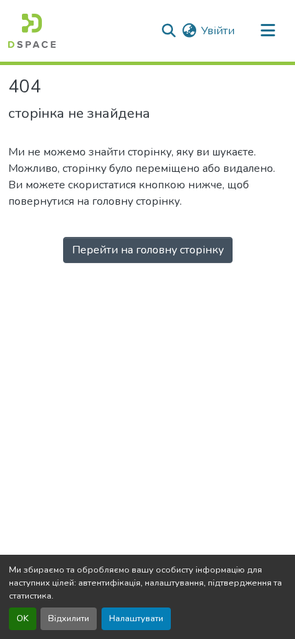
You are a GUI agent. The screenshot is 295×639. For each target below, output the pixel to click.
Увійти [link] (218, 30)
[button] (32, 31)
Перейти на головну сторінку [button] (148, 250)
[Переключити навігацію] (267, 31)
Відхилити (68, 618)
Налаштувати (136, 618)
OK (22, 618)
